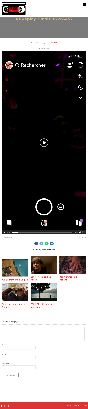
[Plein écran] (83, 232)
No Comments (8, 238)
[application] (44, 142)
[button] (44, 142)
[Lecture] (4, 232)
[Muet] (80, 232)
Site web (5, 364)
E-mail (5, 354)
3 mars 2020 (45, 49)
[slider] (42, 232)
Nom (4, 344)
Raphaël (83, 238)
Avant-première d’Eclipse (15, 280)
